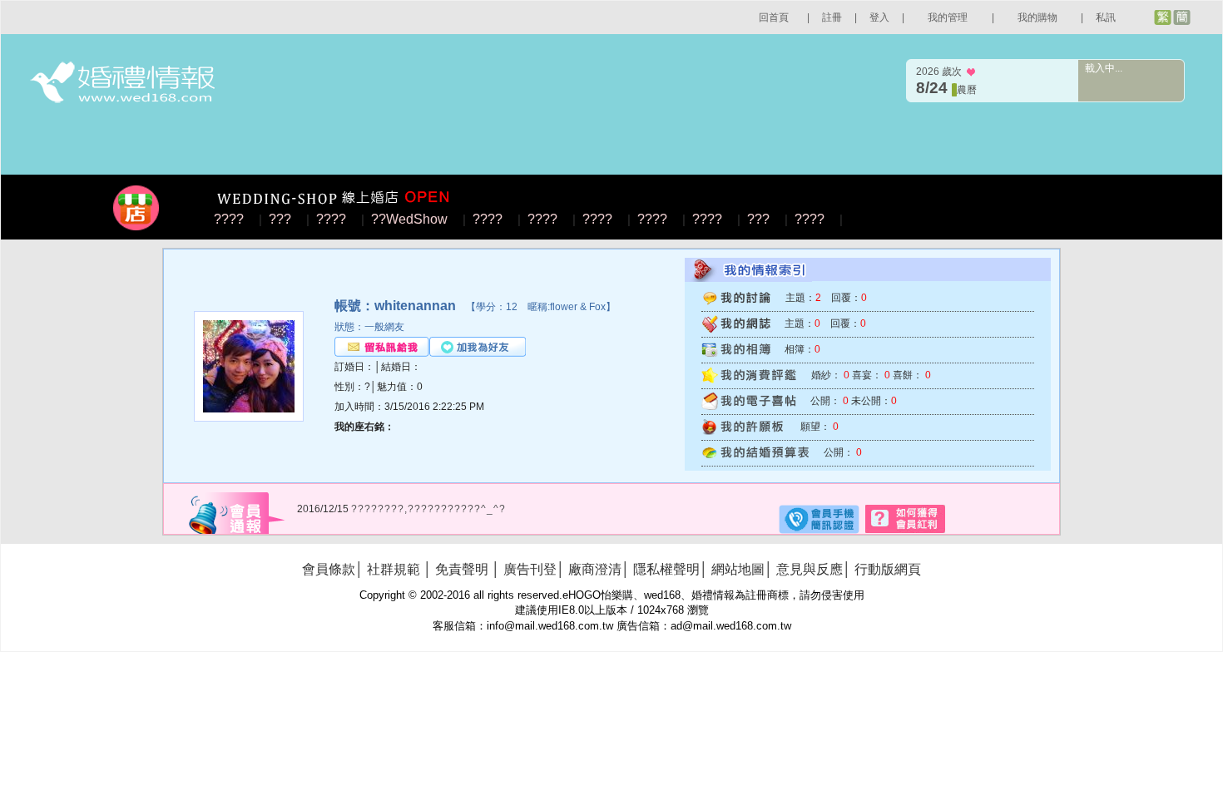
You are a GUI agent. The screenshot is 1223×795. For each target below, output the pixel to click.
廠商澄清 (594, 569)
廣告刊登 (530, 569)
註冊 (832, 17)
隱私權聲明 (666, 569)
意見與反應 (809, 569)
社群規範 (393, 569)
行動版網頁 (887, 569)
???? (229, 219)
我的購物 (1037, 17)
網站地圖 (738, 569)
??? (280, 219)
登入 (879, 17)
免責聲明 (461, 569)
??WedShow (409, 219)
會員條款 (328, 569)
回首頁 (774, 17)
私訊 (1106, 17)
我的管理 (948, 17)
